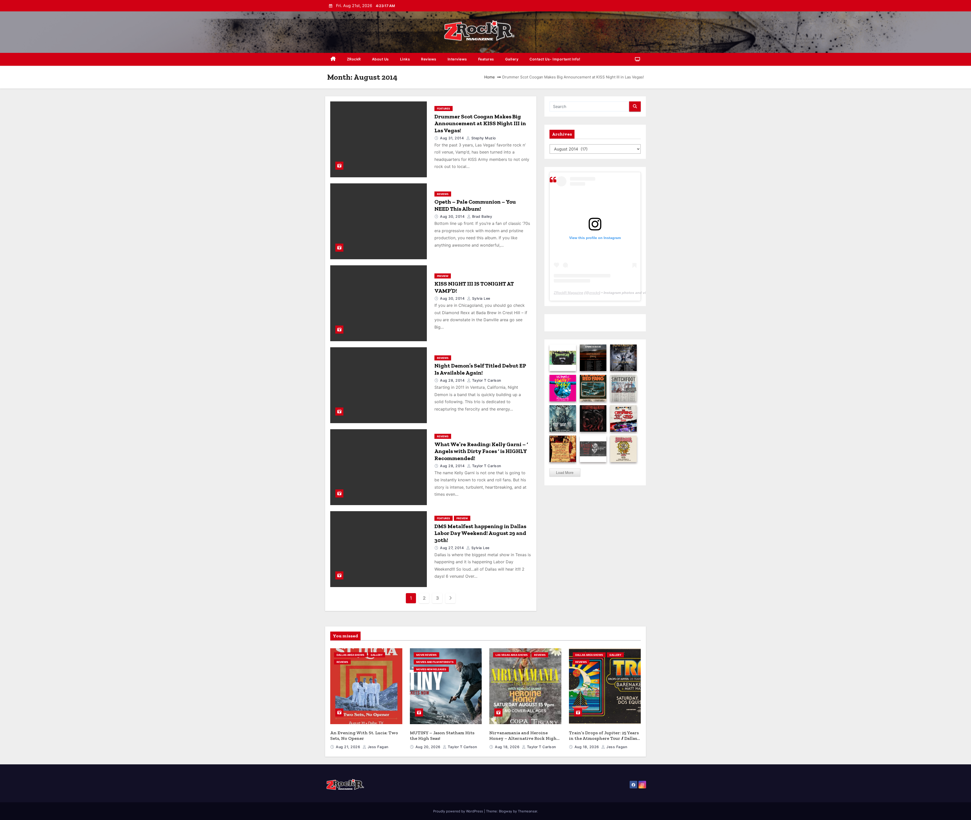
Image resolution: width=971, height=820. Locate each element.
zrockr (594, 293)
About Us (380, 59)
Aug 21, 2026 (348, 747)
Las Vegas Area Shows (512, 654)
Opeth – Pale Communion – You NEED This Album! (475, 205)
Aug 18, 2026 (508, 747)
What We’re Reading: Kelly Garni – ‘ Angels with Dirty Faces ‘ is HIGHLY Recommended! (481, 451)
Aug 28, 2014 (453, 380)
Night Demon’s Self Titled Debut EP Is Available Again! (480, 369)
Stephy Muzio (483, 138)
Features (486, 59)
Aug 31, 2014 (452, 138)
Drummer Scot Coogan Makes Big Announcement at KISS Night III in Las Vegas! (480, 123)
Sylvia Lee (480, 298)
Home (489, 77)
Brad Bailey (481, 216)
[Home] (333, 59)
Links (405, 59)
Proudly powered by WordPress (458, 811)
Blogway (505, 811)
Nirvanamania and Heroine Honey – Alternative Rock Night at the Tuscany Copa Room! (524, 738)
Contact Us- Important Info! (554, 59)
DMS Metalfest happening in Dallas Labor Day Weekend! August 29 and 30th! (480, 533)
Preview (442, 275)
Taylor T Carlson (486, 380)
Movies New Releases (431, 669)
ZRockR (354, 59)
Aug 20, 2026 (428, 747)
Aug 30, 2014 (453, 216)
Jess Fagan (377, 747)
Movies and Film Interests (435, 661)
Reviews (428, 59)
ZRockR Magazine (568, 293)
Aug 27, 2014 (452, 548)
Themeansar (527, 811)
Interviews (457, 59)
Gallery (512, 59)
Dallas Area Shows (350, 654)
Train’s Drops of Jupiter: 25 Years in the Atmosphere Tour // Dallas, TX (604, 738)
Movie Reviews (426, 654)
